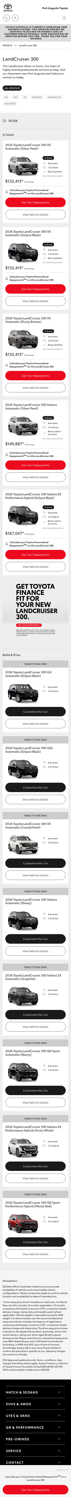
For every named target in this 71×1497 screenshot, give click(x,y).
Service (13, 1450)
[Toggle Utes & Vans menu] (59, 1415)
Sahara (37, 97)
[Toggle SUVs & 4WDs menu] (59, 1404)
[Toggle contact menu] (59, 1439)
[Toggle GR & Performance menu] (59, 1427)
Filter (13, 120)
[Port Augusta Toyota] (8, 8)
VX (25, 97)
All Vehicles (12, 88)
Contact (15, 1462)
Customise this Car (35, 711)
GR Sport (10, 103)
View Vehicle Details (35, 214)
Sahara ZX (54, 97)
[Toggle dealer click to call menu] (6, 18)
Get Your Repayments (35, 202)
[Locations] (15, 18)
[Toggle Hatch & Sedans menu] (59, 1392)
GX (6, 97)
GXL (15, 97)
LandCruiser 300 (20, 45)
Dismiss (61, 1469)
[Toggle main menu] (64, 18)
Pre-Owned (17, 1439)
